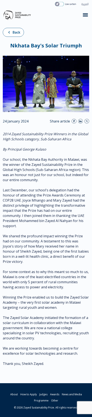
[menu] (85, 15)
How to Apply (28, 394)
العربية (85, 4)
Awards (54, 394)
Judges (43, 394)
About (14, 394)
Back (16, 32)
